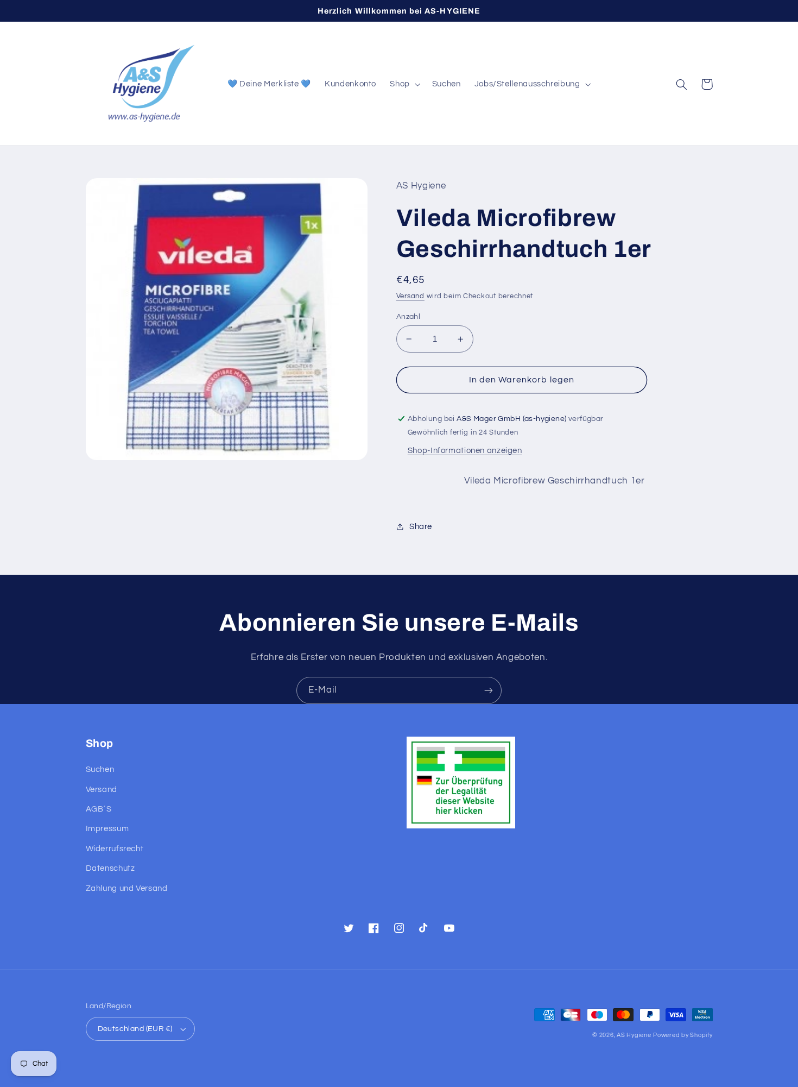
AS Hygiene (634, 1035)
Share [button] (420, 527)
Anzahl (408, 317)
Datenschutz (110, 868)
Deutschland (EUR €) (135, 1029)
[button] (404, 84)
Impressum (107, 829)
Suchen (100, 769)
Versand (410, 296)
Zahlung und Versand (127, 888)
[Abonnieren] (488, 690)
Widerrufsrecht (115, 849)
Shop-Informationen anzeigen (465, 451)
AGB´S (99, 809)
